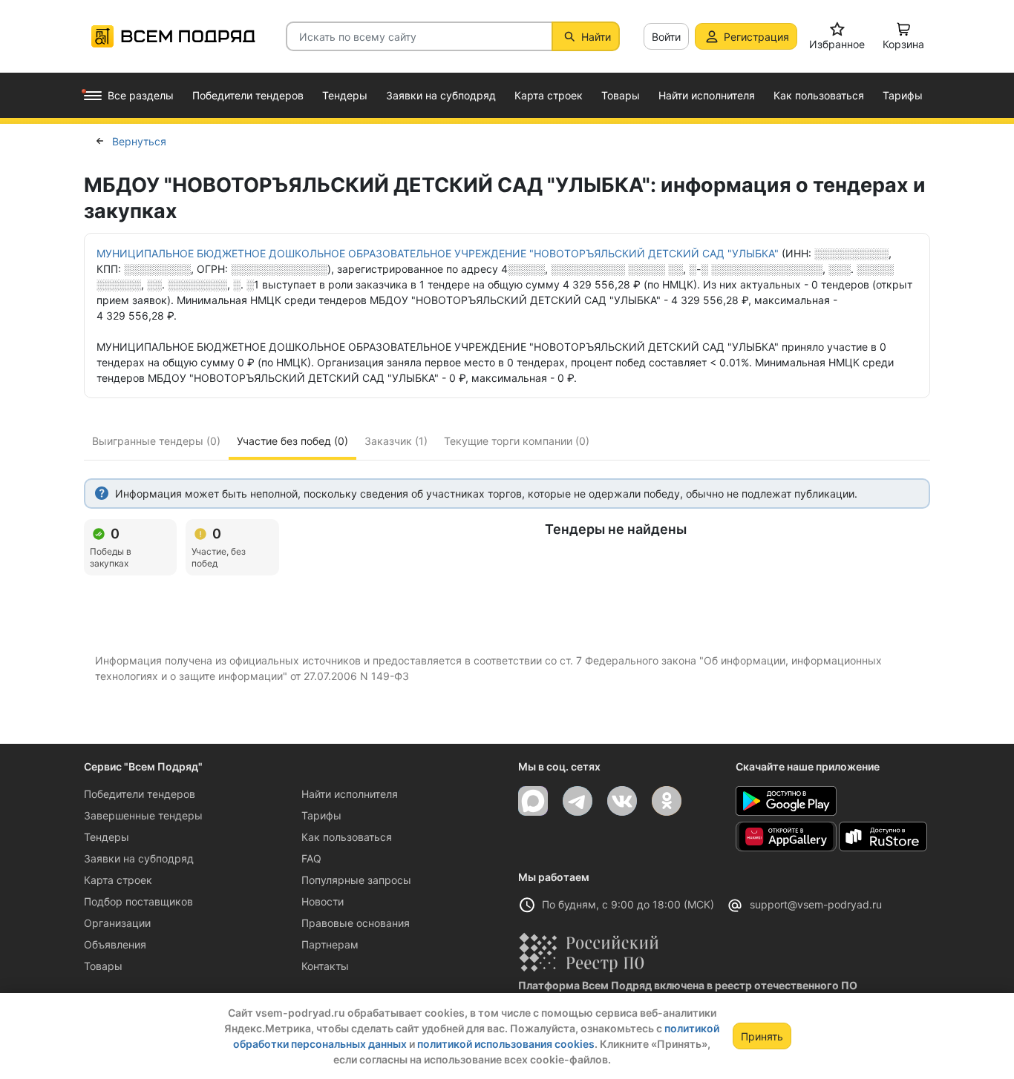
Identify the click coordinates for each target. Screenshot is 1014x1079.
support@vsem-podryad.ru (816, 904)
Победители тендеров (139, 794)
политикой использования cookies (506, 1043)
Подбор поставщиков (138, 901)
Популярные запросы (356, 880)
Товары (103, 966)
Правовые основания (355, 923)
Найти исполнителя (349, 794)
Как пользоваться (346, 837)
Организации (117, 923)
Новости (322, 901)
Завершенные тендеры (143, 815)
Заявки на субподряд (139, 858)
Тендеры (106, 837)
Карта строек (118, 880)
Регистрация (756, 36)
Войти (666, 36)
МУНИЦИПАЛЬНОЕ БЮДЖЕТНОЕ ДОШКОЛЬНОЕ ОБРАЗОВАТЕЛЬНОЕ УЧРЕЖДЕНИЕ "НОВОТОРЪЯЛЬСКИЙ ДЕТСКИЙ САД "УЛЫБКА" (438, 253)
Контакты (325, 966)
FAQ (311, 858)
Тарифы (321, 815)
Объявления (115, 944)
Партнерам (330, 944)
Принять (762, 1036)
